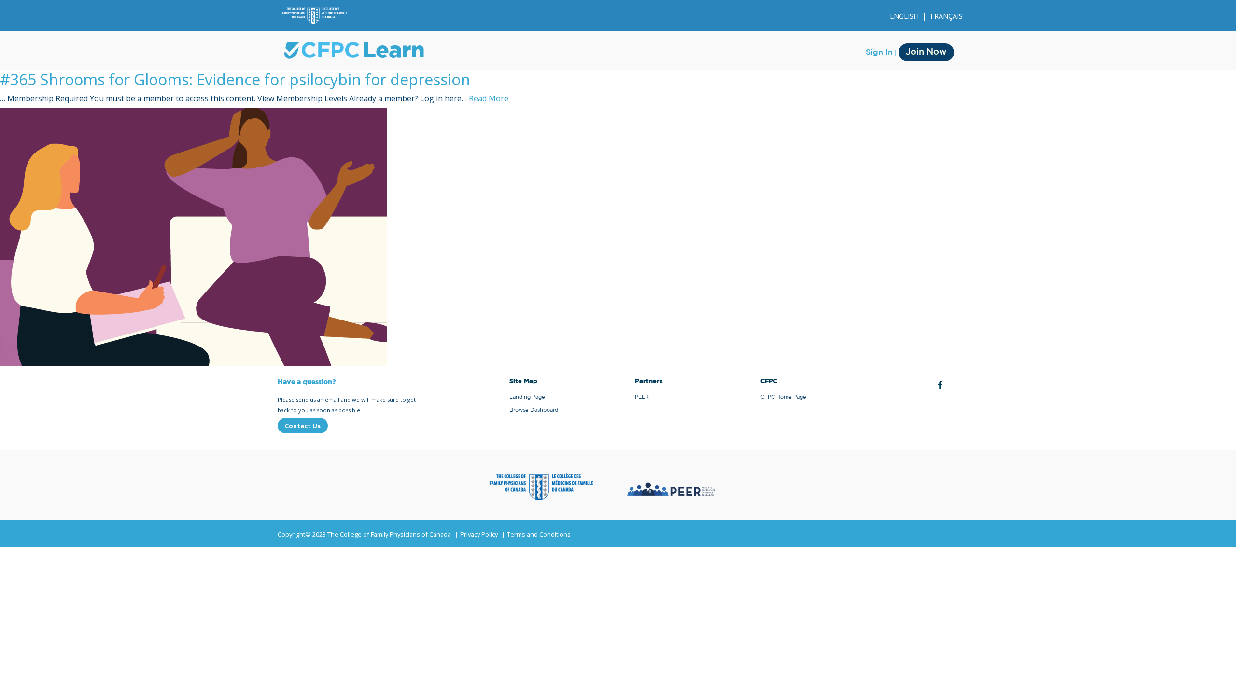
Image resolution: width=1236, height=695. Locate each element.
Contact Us (303, 425)
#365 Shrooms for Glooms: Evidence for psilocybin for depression (235, 79)
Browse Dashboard (533, 410)
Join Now (926, 52)
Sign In (879, 52)
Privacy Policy (479, 534)
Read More (488, 98)
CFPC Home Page (783, 397)
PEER (642, 397)
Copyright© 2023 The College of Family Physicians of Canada (364, 534)
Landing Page (527, 397)
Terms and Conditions (539, 534)
